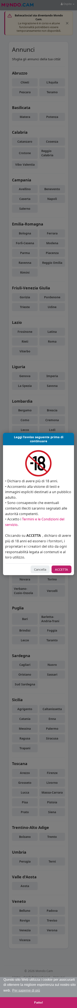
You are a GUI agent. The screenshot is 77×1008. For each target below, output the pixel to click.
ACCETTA (61, 569)
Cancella (40, 569)
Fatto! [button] (38, 1002)
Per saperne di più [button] (26, 990)
